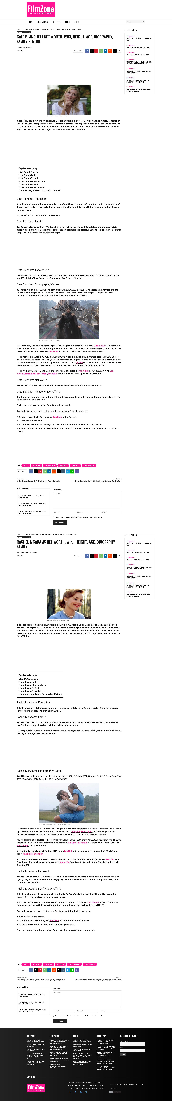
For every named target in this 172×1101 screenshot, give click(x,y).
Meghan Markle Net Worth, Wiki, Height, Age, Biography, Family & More (98, 481)
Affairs (25, 465)
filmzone (20, 51)
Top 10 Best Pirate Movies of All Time (137, 47)
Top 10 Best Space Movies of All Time (137, 55)
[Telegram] (68, 471)
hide (34, 168)
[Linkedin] (106, 51)
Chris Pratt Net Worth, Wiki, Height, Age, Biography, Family (105, 1042)
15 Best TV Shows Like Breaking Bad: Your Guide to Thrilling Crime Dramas (139, 63)
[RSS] (81, 1092)
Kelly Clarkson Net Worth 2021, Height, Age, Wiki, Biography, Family (32, 504)
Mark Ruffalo (52, 373)
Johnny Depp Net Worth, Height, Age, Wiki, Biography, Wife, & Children (106, 1055)
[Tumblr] (63, 471)
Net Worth (75, 465)
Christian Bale (53, 351)
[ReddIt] (110, 51)
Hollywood (63, 465)
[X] (92, 51)
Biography (27, 29)
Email (121, 1047)
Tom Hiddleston (30, 373)
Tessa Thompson (41, 373)
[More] (119, 51)
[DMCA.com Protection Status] (115, 1092)
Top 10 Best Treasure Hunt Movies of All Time (138, 39)
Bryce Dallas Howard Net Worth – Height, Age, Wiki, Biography (106, 1048)
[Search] (143, 21)
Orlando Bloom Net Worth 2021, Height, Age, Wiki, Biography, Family (105, 1061)
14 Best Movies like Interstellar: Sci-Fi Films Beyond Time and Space (138, 81)
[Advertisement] (56, 69)
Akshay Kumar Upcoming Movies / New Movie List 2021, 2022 (59, 1054)
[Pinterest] (96, 51)
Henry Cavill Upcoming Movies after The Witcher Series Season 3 (138, 90)
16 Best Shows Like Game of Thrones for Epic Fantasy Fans (138, 72)
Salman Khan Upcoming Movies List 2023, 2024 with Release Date (58, 1048)
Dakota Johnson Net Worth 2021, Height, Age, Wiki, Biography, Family (105, 1067)
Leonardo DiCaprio (100, 345)
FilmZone (19, 29)
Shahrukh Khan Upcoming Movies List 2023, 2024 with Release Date (59, 1042)
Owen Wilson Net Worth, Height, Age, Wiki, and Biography (31, 496)
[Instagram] (75, 1092)
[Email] (115, 51)
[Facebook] (87, 51)
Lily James (79, 362)
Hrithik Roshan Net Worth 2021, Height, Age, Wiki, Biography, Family (32, 512)
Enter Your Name (125, 1041)
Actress (33, 29)
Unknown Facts (89, 465)
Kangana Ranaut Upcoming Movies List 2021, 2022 (58, 1066)
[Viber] (77, 471)
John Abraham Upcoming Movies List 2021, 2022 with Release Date (59, 1060)
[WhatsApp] (101, 51)
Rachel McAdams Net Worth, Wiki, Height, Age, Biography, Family (38, 481)
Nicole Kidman (57, 417)
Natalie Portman (83, 370)
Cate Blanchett (50, 465)
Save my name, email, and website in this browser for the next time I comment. (78, 517)
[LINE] (72, 471)
